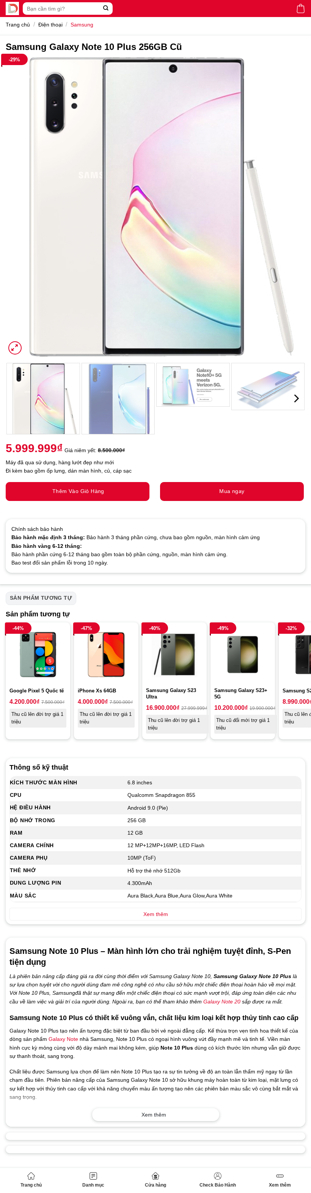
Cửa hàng (155, 1185)
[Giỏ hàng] (300, 8)
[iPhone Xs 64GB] (106, 654)
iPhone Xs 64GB (97, 691)
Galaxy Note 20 (221, 1002)
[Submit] (106, 8)
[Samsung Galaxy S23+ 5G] (242, 654)
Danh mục (93, 1185)
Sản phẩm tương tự (41, 598)
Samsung (82, 25)
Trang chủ (31, 1185)
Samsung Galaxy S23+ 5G (240, 693)
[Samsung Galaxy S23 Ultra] (174, 654)
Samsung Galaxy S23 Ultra (171, 693)
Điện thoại (50, 25)
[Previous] (21, 207)
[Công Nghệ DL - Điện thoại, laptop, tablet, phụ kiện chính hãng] (12, 8)
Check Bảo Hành (217, 1185)
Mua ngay (231, 491)
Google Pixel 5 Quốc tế (36, 691)
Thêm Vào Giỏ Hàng (78, 491)
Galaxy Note (63, 1039)
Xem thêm (280, 1185)
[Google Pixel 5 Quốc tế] (38, 654)
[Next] (290, 207)
